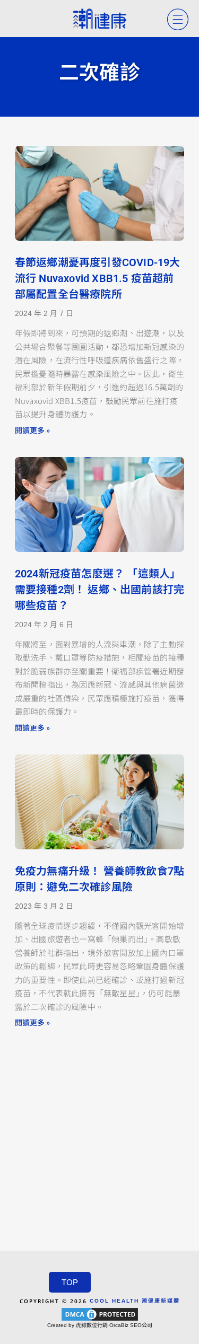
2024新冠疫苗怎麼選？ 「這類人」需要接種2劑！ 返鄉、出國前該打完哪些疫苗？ (99, 589)
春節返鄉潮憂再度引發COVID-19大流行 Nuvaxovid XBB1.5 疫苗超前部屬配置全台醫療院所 (97, 278)
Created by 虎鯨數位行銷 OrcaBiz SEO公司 (99, 1325)
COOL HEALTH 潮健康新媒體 (135, 1301)
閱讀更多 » (32, 430)
